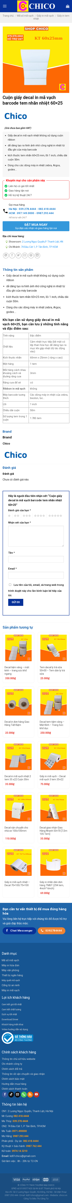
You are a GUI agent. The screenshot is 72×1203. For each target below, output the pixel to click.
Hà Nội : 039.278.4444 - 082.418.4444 (32, 209)
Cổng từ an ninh (11, 985)
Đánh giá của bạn (19, 510)
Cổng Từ (44, 1198)
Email (12, 568)
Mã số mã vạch (25, 15)
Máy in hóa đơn (10, 965)
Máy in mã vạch (11, 990)
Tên (11, 552)
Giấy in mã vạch (45, 15)
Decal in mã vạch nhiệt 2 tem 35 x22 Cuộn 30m (18, 778)
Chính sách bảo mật (13, 1078)
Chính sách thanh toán (14, 1088)
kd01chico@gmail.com (23, 1156)
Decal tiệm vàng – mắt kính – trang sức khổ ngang (17, 670)
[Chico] (16, 115)
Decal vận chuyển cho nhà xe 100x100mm (16, 829)
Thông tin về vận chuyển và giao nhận (23, 1074)
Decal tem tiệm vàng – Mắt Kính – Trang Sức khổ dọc (52, 724)
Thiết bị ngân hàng (12, 975)
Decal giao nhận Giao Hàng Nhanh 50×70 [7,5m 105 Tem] (53, 830)
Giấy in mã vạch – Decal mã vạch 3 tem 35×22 (53, 778)
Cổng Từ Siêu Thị (32, 1198)
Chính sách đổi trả (12, 1069)
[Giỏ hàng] (67, 6)
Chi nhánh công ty (12, 1063)
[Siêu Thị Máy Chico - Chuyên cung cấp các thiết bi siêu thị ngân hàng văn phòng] (36, 6)
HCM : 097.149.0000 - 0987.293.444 (31, 213)
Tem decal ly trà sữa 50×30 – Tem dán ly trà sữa (52, 670)
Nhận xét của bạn (19, 522)
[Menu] (5, 6)
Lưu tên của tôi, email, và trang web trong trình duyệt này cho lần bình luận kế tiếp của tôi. (36, 590)
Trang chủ (8, 15)
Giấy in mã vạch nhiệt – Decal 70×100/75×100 (17, 884)
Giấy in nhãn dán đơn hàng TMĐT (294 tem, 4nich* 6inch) (52, 885)
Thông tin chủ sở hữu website (18, 1059)
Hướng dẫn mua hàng (14, 1084)
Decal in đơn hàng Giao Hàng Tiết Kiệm (17, 723)
